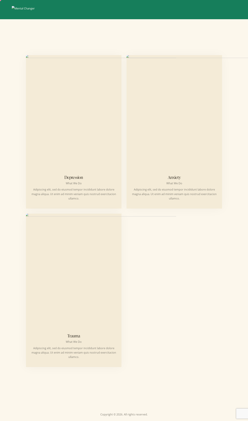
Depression (73, 177)
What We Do (74, 183)
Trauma (73, 335)
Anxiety (174, 177)
